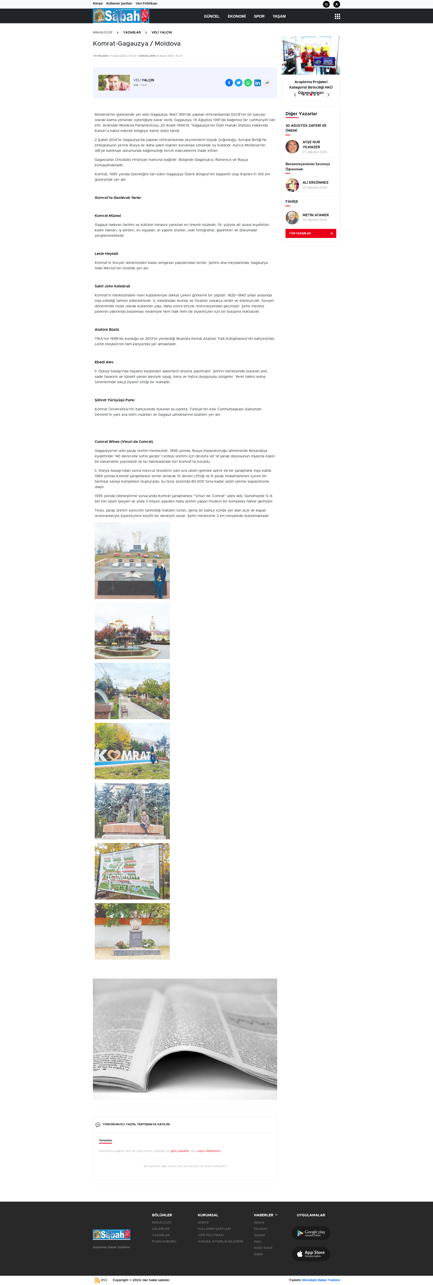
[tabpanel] (311, 68)
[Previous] (294, 93)
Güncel (212, 16)
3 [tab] (311, 95)
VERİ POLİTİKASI (211, 1235)
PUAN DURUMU (164, 1241)
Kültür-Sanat (263, 1248)
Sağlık (258, 1254)
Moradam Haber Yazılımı (321, 1280)
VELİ (144, 80)
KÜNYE (203, 1222)
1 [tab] (304, 95)
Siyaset (259, 1235)
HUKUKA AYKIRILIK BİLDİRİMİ (220, 1241)
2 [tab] (307, 95)
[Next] (327, 93)
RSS (103, 1280)
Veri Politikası (146, 3)
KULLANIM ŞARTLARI (214, 1229)
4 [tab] (314, 95)
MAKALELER (102, 32)
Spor (259, 16)
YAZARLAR (132, 32)
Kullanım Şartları (119, 3)
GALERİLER (160, 1229)
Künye (98, 3)
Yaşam (279, 16)
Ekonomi (237, 16)
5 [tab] (318, 95)
